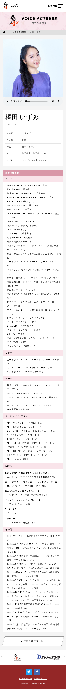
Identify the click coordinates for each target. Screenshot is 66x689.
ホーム (8, 32)
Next (64, 657)
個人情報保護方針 (25, 679)
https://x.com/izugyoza (34, 160)
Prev (1, 657)
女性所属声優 (20, 32)
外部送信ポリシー (40, 679)
